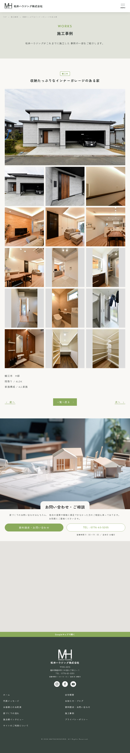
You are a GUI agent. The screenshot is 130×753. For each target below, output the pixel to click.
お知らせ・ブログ (74, 700)
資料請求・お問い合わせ (34, 527)
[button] (122, 6)
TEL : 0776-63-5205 (96, 527)
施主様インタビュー (13, 719)
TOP (5, 17)
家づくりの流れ (11, 713)
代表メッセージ (11, 700)
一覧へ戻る (63, 402)
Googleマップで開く (65, 634)
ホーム (6, 694)
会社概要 (69, 694)
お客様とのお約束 (12, 707)
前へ (12, 402)
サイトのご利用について (16, 725)
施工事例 (14, 17)
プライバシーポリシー (76, 719)
